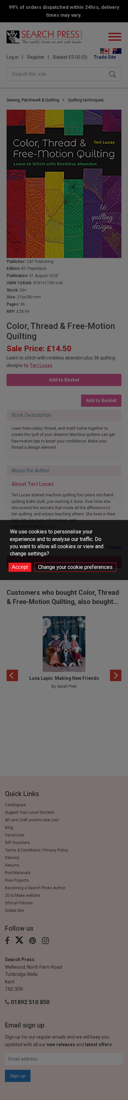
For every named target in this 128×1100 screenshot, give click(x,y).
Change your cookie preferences (75, 567)
